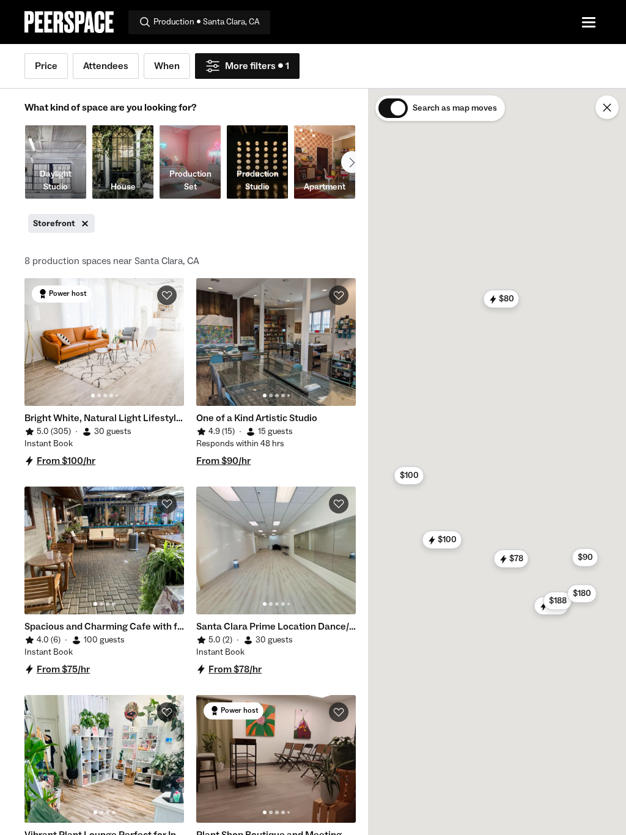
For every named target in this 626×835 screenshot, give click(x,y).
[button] (442, 540)
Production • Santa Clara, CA (206, 22)
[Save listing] (167, 295)
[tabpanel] (104, 342)
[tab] (93, 395)
